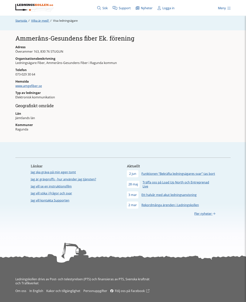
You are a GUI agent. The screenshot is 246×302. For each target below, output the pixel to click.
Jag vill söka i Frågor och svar (51, 193)
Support (124, 8)
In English (36, 291)
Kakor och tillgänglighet (63, 291)
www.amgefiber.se (28, 86)
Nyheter (146, 8)
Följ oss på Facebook (129, 291)
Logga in (168, 8)
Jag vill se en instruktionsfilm (51, 186)
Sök (105, 8)
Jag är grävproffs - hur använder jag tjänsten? (63, 179)
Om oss (20, 291)
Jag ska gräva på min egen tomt (53, 172)
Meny (222, 8)
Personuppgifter (95, 291)
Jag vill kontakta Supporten (50, 200)
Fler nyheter (203, 214)
